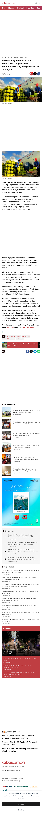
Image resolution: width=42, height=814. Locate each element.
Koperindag (26, 336)
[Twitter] (31, 351)
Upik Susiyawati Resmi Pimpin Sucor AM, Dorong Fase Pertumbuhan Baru (18, 737)
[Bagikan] (38, 73)
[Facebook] (27, 351)
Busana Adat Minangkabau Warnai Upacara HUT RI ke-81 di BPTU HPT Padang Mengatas (23, 543)
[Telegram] (35, 351)
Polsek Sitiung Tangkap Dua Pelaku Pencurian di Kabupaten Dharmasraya (17, 666)
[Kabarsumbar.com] (9, 3)
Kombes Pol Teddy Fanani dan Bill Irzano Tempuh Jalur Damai (19, 659)
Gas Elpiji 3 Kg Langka (14, 336)
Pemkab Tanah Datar (9, 339)
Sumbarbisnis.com (12, 732)
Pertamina (20, 339)
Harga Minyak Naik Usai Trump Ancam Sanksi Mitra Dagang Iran (20, 750)
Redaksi (3, 73)
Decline (21, 810)
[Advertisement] (21, 33)
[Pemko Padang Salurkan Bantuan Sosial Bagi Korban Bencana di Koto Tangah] (6, 424)
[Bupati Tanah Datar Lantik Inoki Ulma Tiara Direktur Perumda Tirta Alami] (6, 447)
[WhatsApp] (38, 351)
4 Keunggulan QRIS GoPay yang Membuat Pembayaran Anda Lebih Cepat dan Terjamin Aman (21, 558)
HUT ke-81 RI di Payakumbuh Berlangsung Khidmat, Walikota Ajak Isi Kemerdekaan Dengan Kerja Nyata (23, 551)
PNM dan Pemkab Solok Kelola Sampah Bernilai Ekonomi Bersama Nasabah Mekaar (19, 599)
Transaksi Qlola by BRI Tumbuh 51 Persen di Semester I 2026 (19, 743)
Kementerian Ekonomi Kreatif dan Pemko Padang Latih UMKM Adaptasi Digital (20, 620)
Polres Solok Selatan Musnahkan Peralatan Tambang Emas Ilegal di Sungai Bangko (19, 673)
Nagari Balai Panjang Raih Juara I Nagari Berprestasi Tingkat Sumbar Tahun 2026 (20, 536)
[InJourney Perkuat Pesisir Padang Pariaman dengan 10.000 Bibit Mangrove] (6, 412)
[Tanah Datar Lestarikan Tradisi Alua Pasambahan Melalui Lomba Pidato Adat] (6, 459)
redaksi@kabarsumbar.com (13, 770)
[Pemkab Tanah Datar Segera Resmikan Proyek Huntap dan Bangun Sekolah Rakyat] (6, 471)
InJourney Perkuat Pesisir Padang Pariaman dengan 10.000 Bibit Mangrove (20, 606)
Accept (21, 804)
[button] (36, 3)
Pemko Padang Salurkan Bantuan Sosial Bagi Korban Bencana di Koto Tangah (20, 613)
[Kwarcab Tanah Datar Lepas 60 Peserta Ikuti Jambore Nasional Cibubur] (6, 435)
